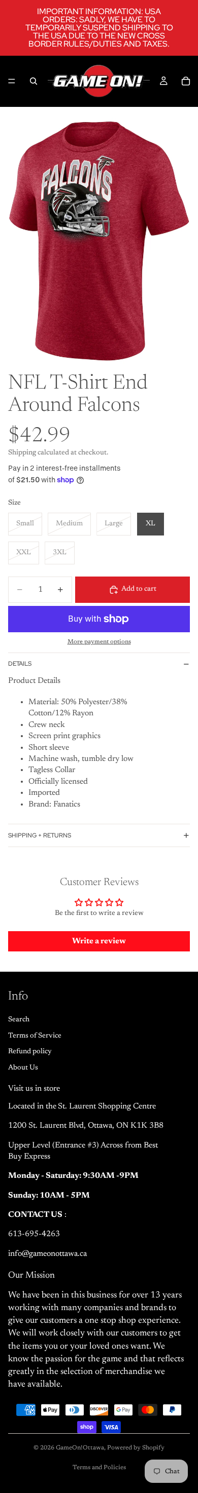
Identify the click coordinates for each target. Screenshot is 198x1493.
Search (18, 1019)
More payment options (99, 642)
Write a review (99, 941)
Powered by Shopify (135, 1448)
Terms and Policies (99, 1468)
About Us (23, 1067)
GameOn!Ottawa (80, 1448)
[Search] (33, 81)
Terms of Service (34, 1035)
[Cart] (186, 81)
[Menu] (11, 81)
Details (19, 664)
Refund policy (30, 1051)
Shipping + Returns (39, 835)
